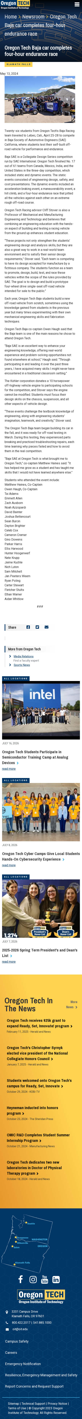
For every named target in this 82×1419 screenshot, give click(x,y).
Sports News (22, 665)
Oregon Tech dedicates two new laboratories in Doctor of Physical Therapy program (34, 1167)
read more (9, 769)
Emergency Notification (23, 1364)
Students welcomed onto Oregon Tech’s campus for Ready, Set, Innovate (39, 1083)
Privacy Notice (57, 1403)
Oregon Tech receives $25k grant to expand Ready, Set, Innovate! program (38, 1023)
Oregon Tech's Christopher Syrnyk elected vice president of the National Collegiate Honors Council (37, 1053)
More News (71, 1004)
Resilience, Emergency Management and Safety (41, 1375)
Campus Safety (17, 1341)
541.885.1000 (42, 1322)
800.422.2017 (21, 1322)
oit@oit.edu (20, 1329)
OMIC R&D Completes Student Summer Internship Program (38, 1137)
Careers (11, 1353)
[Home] (41, 1296)
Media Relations (24, 656)
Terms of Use (17, 1408)
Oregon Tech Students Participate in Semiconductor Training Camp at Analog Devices (35, 757)
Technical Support (33, 1403)
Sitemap (13, 1403)
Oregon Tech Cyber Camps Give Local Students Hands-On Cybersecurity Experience (41, 856)
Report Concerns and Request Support (34, 1386)
